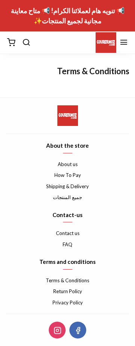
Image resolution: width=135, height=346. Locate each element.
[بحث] (26, 42)
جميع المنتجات (67, 197)
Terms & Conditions (67, 280)
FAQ (67, 244)
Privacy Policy (67, 303)
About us (68, 164)
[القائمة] (123, 42)
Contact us (68, 233)
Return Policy (67, 291)
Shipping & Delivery (67, 186)
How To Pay (67, 175)
